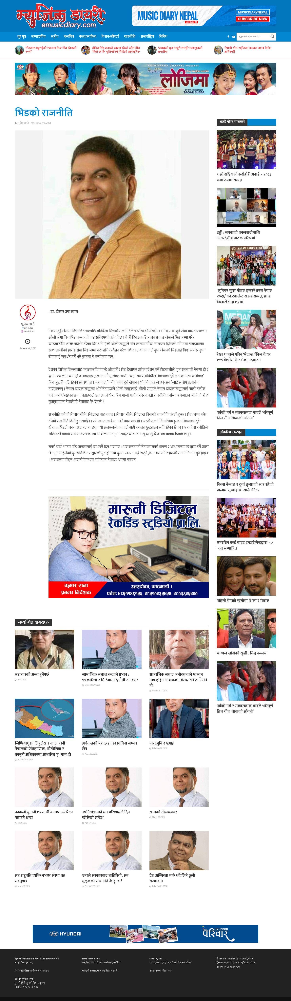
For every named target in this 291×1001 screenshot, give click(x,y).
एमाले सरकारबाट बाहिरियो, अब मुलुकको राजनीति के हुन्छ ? (105, 878)
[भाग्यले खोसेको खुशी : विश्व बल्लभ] (246, 628)
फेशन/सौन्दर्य (110, 37)
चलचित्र (69, 37)
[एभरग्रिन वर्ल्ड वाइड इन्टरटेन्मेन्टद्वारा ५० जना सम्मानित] (246, 517)
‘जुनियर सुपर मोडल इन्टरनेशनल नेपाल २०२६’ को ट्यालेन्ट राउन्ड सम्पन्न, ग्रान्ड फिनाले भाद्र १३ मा (244, 296)
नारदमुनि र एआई (161, 743)
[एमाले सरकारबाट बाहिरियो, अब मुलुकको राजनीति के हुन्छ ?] (112, 850)
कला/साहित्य (87, 37)
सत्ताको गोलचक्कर (163, 812)
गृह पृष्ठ (21, 37)
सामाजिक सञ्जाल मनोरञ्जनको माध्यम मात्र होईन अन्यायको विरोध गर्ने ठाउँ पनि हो (178, 680)
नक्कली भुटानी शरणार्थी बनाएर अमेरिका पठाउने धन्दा (44, 815)
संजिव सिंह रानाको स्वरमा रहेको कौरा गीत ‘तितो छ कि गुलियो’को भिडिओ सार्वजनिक (50, 50)
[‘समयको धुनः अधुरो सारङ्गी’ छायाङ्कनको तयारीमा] (85, 50)
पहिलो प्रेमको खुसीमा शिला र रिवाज (243, 601)
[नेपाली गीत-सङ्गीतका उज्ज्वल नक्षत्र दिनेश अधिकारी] (151, 50)
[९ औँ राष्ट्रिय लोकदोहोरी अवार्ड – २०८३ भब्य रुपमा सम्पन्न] (246, 149)
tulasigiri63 (29, 331)
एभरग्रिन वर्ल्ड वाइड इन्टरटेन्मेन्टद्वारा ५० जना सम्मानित (245, 545)
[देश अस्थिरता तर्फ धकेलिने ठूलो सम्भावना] (179, 850)
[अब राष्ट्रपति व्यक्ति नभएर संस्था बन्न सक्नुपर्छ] (44, 850)
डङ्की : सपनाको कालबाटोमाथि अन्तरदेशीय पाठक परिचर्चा (238, 235)
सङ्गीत (55, 37)
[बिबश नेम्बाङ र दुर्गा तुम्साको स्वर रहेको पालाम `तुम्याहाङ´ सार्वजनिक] (246, 459)
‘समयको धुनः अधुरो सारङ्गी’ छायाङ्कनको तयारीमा (114, 50)
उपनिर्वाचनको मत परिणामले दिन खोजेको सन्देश (106, 815)
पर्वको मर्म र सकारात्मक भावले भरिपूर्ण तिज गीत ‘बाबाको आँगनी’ (245, 415)
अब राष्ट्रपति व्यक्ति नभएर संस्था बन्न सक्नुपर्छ (40, 878)
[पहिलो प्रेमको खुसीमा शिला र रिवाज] (246, 575)
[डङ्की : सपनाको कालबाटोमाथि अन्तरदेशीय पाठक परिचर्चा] (246, 207)
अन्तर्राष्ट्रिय (147, 37)
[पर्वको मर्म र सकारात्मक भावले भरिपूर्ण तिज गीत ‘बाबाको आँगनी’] (246, 387)
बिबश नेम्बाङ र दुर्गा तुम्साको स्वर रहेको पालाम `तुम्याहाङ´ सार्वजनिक (245, 487)
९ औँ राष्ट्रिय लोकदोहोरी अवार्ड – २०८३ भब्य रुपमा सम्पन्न (244, 177)
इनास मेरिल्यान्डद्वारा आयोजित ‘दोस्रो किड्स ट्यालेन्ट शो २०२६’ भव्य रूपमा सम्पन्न (248, 50)
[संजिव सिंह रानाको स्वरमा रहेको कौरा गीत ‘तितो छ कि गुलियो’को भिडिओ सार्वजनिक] (19, 50)
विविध (163, 37)
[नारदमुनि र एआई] (179, 718)
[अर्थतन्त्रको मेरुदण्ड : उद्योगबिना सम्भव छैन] (112, 718)
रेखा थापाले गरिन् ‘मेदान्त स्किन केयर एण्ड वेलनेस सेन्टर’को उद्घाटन (244, 357)
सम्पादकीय (38, 37)
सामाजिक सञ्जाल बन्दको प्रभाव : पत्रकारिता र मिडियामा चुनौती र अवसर (110, 677)
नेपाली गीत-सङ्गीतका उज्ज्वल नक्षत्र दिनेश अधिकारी (181, 50)
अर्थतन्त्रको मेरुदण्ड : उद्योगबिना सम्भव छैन (109, 746)
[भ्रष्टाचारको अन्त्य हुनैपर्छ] (44, 649)
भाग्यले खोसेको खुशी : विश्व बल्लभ (241, 653)
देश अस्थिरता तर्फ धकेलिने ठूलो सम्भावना (172, 878)
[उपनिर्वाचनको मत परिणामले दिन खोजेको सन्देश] (112, 787)
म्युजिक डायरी (23, 123)
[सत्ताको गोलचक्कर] (179, 787)
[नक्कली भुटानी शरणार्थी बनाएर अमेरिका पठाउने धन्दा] (44, 787)
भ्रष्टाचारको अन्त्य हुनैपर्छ (32, 674)
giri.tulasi (28, 328)
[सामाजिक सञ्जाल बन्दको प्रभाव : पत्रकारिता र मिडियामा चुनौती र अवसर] (112, 649)
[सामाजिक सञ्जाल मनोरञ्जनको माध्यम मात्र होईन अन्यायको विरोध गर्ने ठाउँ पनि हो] (179, 649)
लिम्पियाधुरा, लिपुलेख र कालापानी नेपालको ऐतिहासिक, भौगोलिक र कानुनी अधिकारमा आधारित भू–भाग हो (43, 749)
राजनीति (129, 37)
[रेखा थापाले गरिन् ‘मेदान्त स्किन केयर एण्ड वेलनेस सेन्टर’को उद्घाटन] (246, 329)
